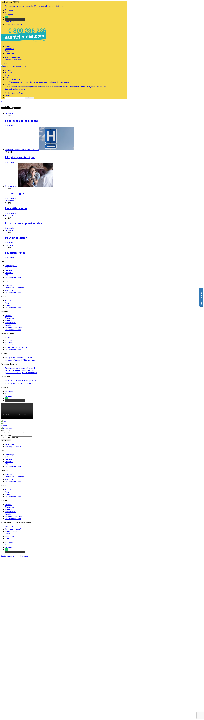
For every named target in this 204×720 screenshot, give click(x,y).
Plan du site (9, 536)
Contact (8, 538)
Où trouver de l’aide (13, 277)
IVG (6, 275)
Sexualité (8, 270)
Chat (7, 77)
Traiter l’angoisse (16, 193)
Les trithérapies (15, 252)
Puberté (8, 320)
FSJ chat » (4, 64)
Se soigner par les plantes (21, 120)
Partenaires (9, 527)
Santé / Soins (10, 323)
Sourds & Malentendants (15, 89)
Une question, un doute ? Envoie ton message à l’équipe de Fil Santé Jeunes (39, 82)
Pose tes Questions (13, 79)
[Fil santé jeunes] (13, 66)
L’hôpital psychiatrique (20, 157)
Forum (7, 84)
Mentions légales (12, 531)
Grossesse (9, 273)
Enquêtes (9, 72)
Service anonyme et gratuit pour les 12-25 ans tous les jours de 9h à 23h (34, 6)
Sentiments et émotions (14, 288)
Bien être (8, 316)
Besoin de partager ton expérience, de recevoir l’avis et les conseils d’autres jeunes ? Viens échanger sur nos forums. (21, 370)
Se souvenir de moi (10, 438)
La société (9, 345)
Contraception (11, 266)
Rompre (8, 305)
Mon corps (9, 318)
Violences (9, 290)
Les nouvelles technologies (16, 347)
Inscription (9, 444)
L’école (8, 338)
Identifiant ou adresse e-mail (12, 433)
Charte (8, 534)
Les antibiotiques (16, 208)
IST (6, 268)
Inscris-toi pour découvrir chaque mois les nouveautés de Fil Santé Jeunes (20, 382)
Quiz (7, 75)
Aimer (7, 303)
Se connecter (6, 440)
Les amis (8, 342)
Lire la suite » (10, 126)
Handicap (9, 325)
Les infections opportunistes (23, 223)
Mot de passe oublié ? (13, 446)
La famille (9, 340)
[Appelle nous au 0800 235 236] (24, 42)
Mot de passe (6, 435)
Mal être (8, 285)
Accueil (8, 70)
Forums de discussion (13, 60)
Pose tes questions (12, 57)
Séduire (8, 300)
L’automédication (16, 238)
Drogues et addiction (13, 327)
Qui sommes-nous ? (13, 529)
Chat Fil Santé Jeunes (201, 297)
